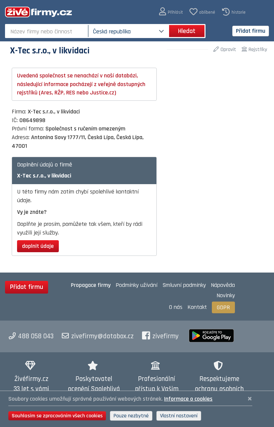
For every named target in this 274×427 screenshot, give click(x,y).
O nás (175, 307)
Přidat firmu (250, 31)
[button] (171, 12)
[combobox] (47, 31)
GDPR (223, 307)
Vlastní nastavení (178, 415)
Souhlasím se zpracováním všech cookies (57, 415)
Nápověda (223, 285)
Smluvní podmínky (184, 285)
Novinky (226, 295)
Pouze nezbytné (131, 415)
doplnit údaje (38, 246)
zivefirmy (165, 336)
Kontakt (197, 307)
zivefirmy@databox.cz (102, 336)
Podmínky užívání (136, 285)
